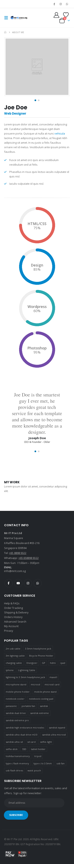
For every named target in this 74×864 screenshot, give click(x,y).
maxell (53, 677)
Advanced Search (15, 621)
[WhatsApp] (67, 4)
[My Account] (56, 15)
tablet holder (38, 749)
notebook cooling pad (41, 698)
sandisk (44, 706)
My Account (11, 626)
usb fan (61, 763)
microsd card (52, 684)
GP (43, 662)
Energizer (32, 662)
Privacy (8, 631)
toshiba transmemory (18, 756)
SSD (24, 749)
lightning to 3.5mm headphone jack (25, 677)
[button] (7, 17)
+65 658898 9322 (28, 558)
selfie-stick (12, 749)
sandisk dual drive (16, 713)
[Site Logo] (19, 17)
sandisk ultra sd (14, 741)
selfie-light (46, 741)
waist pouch (34, 770)
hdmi (53, 662)
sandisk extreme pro (17, 720)
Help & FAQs (12, 603)
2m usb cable (13, 648)
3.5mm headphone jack (38, 648)
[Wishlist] (65, 15)
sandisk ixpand (57, 727)
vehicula (59, 133)
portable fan (28, 706)
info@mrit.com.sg (15, 571)
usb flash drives (14, 770)
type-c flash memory (17, 763)
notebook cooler (15, 698)
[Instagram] (60, 4)
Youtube (18, 583)
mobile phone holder (18, 691)
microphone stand (16, 684)
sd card (31, 741)
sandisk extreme (39, 713)
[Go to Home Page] (5, 32)
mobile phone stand (45, 691)
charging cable (14, 662)
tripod (37, 756)
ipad (62, 662)
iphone (10, 670)
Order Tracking (13, 608)
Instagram (28, 583)
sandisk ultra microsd (54, 734)
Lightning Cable (26, 670)
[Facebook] (54, 4)
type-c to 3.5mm (43, 763)
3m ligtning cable (15, 655)
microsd (35, 684)
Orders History (13, 617)
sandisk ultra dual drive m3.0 (22, 734)
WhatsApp (38, 583)
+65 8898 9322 (17, 553)
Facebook (9, 583)
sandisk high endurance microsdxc (25, 727)
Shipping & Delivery (16, 612)
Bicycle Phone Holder (41, 655)
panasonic (11, 706)
